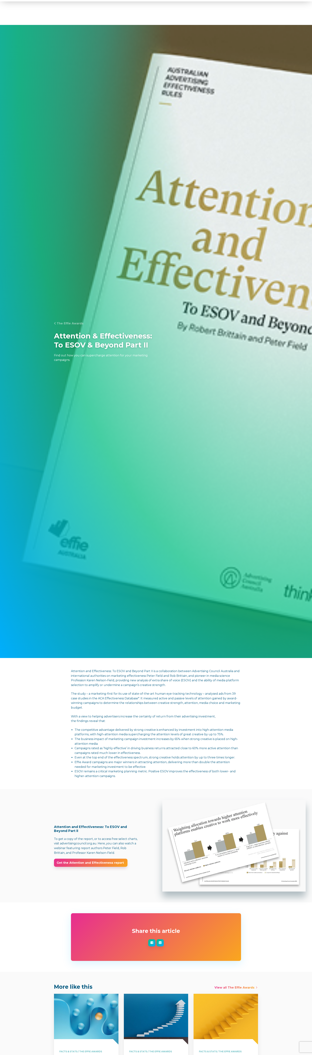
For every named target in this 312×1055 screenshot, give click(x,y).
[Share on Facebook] (151, 942)
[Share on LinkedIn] (160, 942)
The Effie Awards (70, 323)
